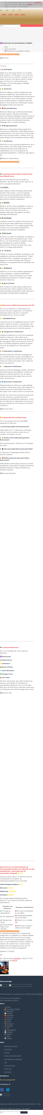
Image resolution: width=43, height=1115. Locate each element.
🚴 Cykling (7, 1019)
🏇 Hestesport (9, 1024)
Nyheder (7, 1052)
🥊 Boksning (8, 1017)
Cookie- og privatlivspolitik (12, 1056)
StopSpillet (37, 2)
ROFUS (29, 4)
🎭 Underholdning (10, 1030)
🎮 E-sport (7, 1021)
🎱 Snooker (8, 1034)
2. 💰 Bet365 (4, 203)
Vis (5, 66)
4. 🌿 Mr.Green (5, 233)
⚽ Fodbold (8, 1038)
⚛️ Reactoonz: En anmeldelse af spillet (17, 51)
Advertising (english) (10, 1046)
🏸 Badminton (8, 1011)
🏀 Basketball (8, 1015)
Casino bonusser (9, 1065)
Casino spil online (10, 49)
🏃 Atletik (7, 1007)
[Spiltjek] (12, 14)
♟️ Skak (7, 1036)
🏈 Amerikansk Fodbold (12, 1009)
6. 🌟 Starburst (6, 268)
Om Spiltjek (8, 1049)
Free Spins (7, 1072)
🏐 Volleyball (8, 1032)
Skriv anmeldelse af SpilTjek (9, 1000)
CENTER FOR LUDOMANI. (34, 994)
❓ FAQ (6, 1028)
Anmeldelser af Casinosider (13, 1059)
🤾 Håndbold (8, 1026)
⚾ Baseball (8, 1013)
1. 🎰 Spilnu (4, 187)
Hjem (6, 47)
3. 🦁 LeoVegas (6, 218)
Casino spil (7, 1069)
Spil (5, 1062)
